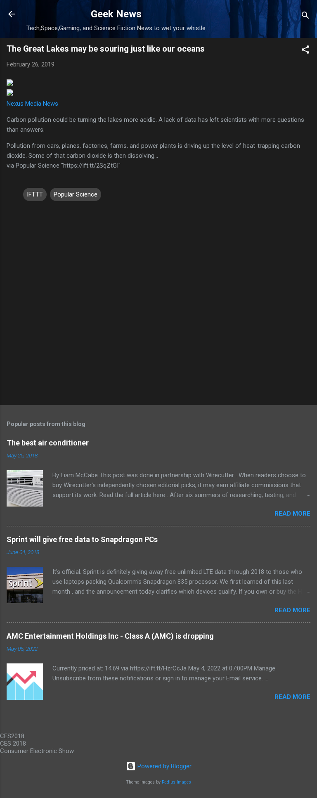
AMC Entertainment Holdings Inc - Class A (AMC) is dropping (110, 636)
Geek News (116, 14)
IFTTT (35, 194)
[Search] (305, 16)
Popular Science (75, 194)
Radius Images (176, 782)
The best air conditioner (48, 442)
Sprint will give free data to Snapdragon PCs (82, 539)
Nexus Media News (32, 103)
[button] (305, 51)
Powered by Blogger (164, 766)
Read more (292, 513)
